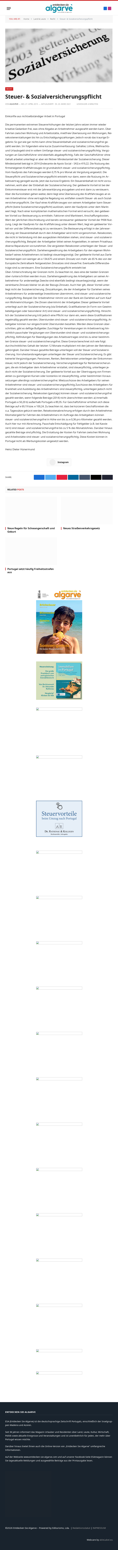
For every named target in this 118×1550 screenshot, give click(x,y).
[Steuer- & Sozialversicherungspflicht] (59, 55)
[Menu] (9, 8)
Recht (9, 89)
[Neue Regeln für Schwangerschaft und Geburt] (31, 510)
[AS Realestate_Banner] (59, 1079)
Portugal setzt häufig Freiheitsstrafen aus (30, 570)
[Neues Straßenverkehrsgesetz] (87, 510)
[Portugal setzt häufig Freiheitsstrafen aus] (31, 551)
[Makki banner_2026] (59, 1034)
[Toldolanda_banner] (59, 1215)
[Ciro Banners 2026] (59, 943)
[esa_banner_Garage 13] (59, 1306)
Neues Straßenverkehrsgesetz (81, 528)
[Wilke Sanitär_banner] (59, 1170)
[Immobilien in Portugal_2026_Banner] (59, 699)
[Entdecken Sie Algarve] (59, 8)
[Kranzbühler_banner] (59, 1260)
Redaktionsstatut (81, 1527)
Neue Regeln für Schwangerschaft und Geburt (31, 530)
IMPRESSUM (99, 1527)
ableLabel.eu (106, 1539)
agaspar (14, 104)
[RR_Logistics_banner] (59, 1124)
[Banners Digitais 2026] (59, 898)
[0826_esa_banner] (59, 652)
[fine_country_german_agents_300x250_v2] (59, 852)
